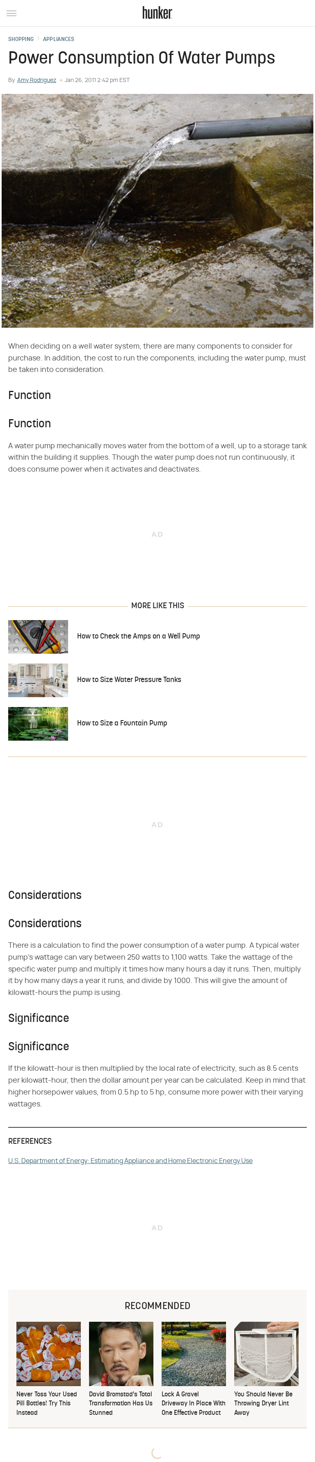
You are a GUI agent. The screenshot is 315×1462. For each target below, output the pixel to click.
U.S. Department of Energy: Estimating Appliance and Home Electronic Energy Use (130, 1161)
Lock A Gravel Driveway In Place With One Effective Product (194, 1403)
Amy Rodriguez (36, 80)
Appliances (59, 40)
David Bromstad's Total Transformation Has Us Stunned (121, 1403)
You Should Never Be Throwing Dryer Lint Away (263, 1403)
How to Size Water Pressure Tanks (129, 680)
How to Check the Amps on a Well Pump (138, 637)
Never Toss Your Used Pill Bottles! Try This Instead (46, 1403)
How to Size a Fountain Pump (122, 724)
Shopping (21, 40)
